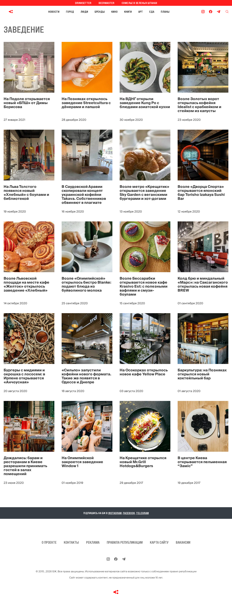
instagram (115, 513)
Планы (165, 11)
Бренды (100, 11)
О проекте (49, 542)
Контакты (71, 542)
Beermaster (106, 3)
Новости (53, 11)
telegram (142, 513)
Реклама (93, 542)
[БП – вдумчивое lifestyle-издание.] (11, 11)
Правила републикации (125, 542)
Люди (84, 11)
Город (70, 11)
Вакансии (183, 542)
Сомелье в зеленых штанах (139, 3)
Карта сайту (159, 542)
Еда (151, 11)
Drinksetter (83, 3)
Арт (140, 11)
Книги (128, 11)
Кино (114, 11)
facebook (129, 513)
